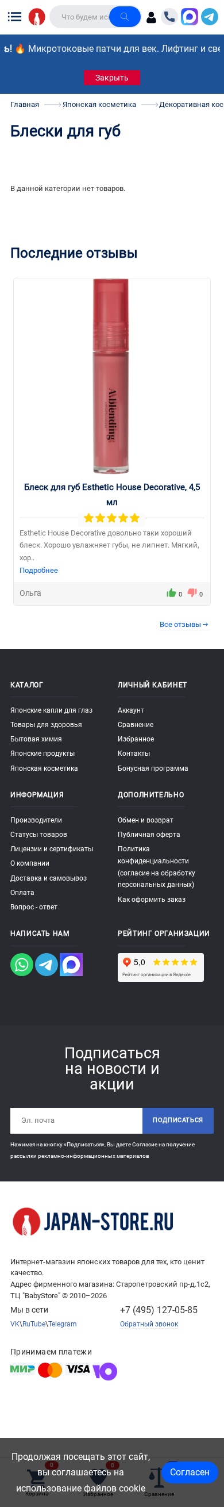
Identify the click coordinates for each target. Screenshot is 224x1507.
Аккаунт (131, 710)
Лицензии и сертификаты (51, 849)
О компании (29, 863)
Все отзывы (180, 624)
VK (15, 1324)
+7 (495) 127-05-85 (159, 1310)
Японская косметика (44, 768)
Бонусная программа (153, 768)
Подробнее (39, 570)
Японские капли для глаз (51, 710)
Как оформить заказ (152, 900)
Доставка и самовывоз (48, 878)
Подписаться (178, 1120)
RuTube (33, 1324)
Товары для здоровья (46, 725)
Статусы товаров (38, 835)
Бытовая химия (36, 739)
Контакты (134, 753)
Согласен (190, 1472)
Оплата (22, 893)
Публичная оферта (149, 835)
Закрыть (112, 77)
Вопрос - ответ (33, 907)
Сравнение (135, 725)
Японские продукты (42, 753)
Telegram (62, 1324)
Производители (36, 820)
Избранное (136, 739)
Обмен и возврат (145, 820)
